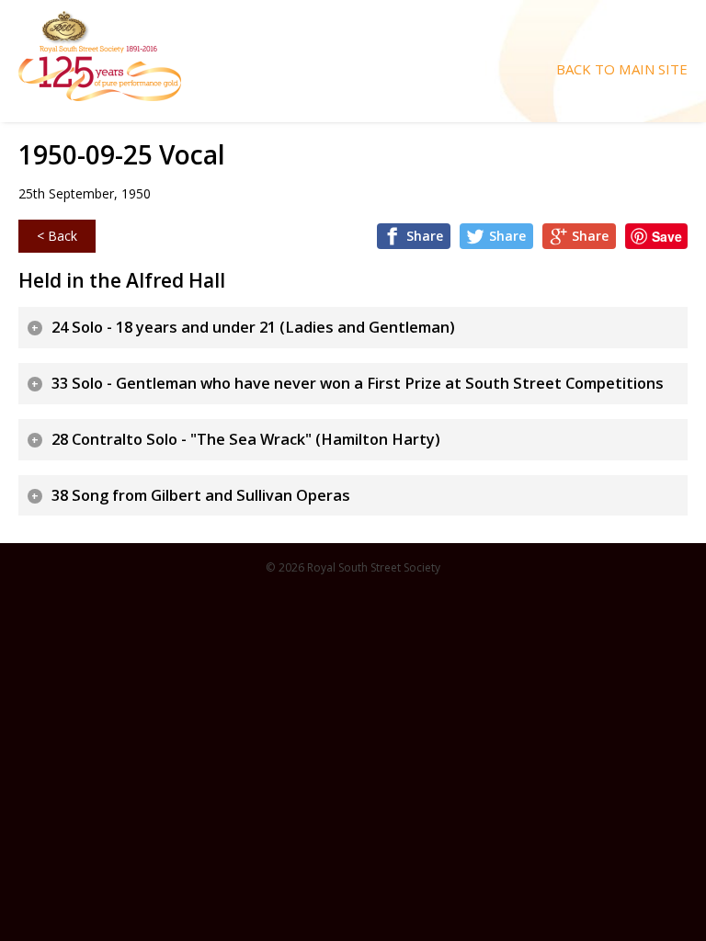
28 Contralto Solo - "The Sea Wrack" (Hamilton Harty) (245, 439)
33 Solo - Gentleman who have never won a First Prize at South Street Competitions (357, 383)
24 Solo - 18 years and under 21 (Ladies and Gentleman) (253, 327)
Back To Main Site (622, 69)
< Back (57, 235)
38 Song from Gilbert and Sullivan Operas (200, 495)
